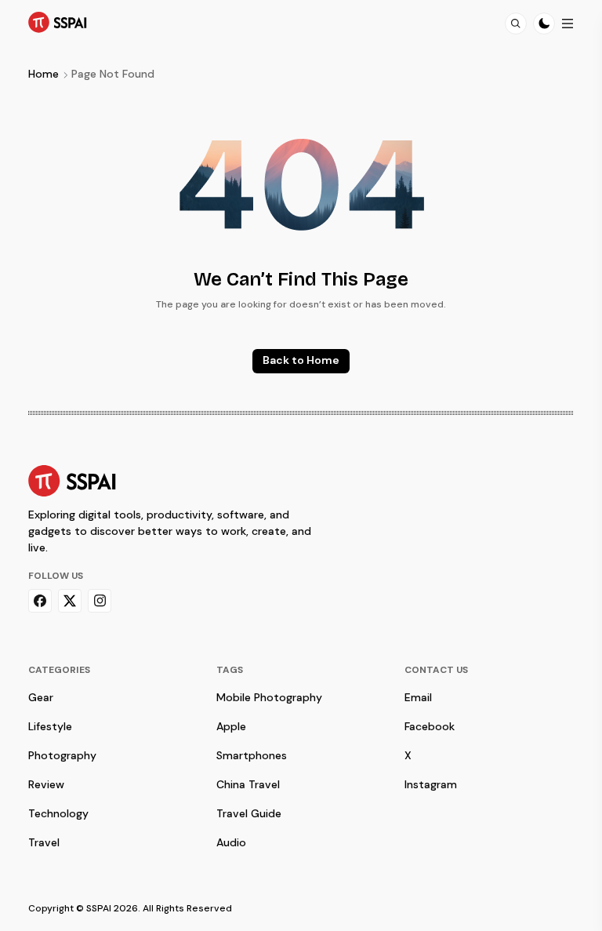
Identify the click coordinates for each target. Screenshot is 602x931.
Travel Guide (248, 813)
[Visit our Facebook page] (40, 601)
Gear (40, 697)
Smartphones (251, 755)
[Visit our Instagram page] (99, 601)
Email (418, 697)
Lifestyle (50, 726)
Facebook (429, 726)
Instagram (430, 784)
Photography (62, 755)
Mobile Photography (269, 697)
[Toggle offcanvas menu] (567, 23)
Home (43, 74)
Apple (231, 726)
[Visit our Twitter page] (70, 601)
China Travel (248, 784)
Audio (231, 842)
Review (46, 784)
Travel (44, 842)
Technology (58, 813)
